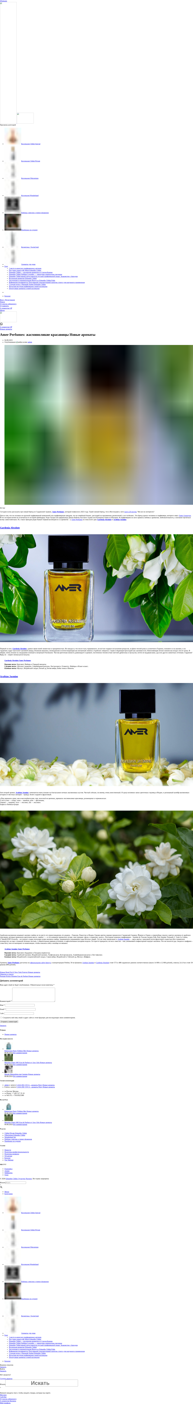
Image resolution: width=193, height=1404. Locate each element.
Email (2, 1009)
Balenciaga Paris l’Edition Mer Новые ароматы (21, 1051)
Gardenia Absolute (104, 520)
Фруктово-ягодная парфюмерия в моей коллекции (28, 286)
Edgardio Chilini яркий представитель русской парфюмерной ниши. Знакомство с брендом (43, 276)
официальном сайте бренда (40, 963)
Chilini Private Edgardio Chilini (15, 1133)
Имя (2, 1005)
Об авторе (8, 1156)
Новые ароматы (6, 329)
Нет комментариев (20, 1053)
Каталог (7, 1158)
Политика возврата (11, 1154)
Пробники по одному (12, 1141)
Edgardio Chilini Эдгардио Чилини (19, 1179)
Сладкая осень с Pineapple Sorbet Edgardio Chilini (27, 284)
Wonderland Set (10, 1137)
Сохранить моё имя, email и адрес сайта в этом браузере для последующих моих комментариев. (39, 1018)
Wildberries (8, 1173)
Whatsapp (3, 1)
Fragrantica (8, 1169)
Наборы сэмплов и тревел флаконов (18, 1139)
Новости (7, 1150)
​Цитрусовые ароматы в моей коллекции (24, 288)
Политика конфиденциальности (16, 1152)
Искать (2, 1183)
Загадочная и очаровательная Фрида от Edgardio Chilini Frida (32, 280)
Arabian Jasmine (119, 520)
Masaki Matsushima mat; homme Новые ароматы (22, 1074)
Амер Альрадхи (185, 515)
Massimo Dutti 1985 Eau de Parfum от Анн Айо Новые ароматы (28, 1063)
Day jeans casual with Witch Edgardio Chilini (25, 270)
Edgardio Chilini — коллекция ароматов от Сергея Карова (30, 272)
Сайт (2, 1013)
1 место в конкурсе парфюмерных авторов (25, 268)
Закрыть (3, 1026)
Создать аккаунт (6, 1379)
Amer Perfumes (76, 520)
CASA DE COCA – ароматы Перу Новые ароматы (35, 1085)
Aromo (6, 1171)
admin (6, 1085)
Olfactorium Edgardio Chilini (14, 1135)
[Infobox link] (1, 325)
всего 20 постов (131, 512)
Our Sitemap (8, 1160)
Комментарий (6, 1001)
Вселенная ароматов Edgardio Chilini (23, 278)
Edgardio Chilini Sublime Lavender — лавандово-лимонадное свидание (35, 274)
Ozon (6, 1175)
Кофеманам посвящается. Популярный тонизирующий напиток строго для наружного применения (47, 282)
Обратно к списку (7, 974)
